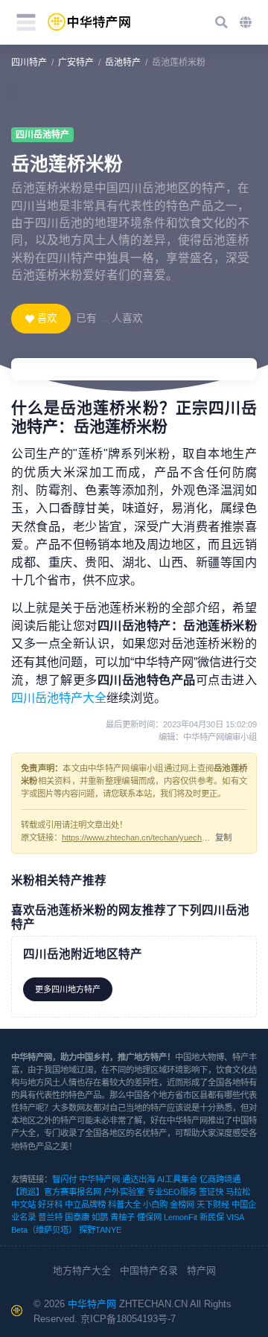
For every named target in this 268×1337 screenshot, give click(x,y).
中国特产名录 (149, 1270)
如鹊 (100, 1217)
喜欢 (47, 318)
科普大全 (124, 1204)
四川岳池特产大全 (58, 697)
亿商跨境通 (220, 1179)
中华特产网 (99, 1179)
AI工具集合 (177, 1179)
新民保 (212, 1217)
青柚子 (122, 1217)
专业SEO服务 (172, 1191)
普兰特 (50, 1217)
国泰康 (77, 1217)
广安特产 (76, 62)
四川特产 (29, 62)
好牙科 (50, 1204)
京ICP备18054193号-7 (128, 1318)
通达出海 (138, 1179)
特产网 (201, 1270)
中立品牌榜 (85, 1204)
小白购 (155, 1204)
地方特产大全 (82, 1270)
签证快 (211, 1191)
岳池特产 (123, 62)
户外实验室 (123, 1191)
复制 (223, 837)
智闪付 (64, 1179)
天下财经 (213, 1204)
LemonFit (180, 1217)
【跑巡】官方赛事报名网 (56, 1191)
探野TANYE (100, 1229)
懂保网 (149, 1217)
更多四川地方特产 (67, 989)
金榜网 (182, 1204)
